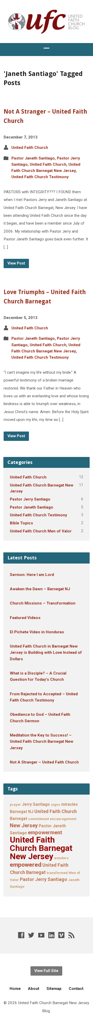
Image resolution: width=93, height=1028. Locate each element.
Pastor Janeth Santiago (33, 158)
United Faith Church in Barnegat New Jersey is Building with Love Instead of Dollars (46, 652)
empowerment (45, 832)
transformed (57, 873)
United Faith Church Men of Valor (41, 531)
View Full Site (46, 971)
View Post (16, 263)
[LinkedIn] (51, 935)
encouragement (63, 819)
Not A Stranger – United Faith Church (44, 762)
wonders (61, 858)
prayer (15, 805)
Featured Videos (25, 617)
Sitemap (54, 988)
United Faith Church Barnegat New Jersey (41, 848)
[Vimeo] (61, 935)
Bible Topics (21, 523)
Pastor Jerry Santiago (30, 499)
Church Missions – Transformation (42, 603)
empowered (25, 864)
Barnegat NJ (21, 811)
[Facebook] (21, 935)
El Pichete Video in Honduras (37, 632)
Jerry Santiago (36, 804)
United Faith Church (29, 147)
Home (15, 988)
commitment (38, 819)
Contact (76, 988)
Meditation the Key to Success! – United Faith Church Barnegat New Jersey (41, 741)
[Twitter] (31, 935)
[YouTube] (41, 935)
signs (55, 805)
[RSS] (71, 935)
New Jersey (24, 825)
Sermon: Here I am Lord (32, 574)
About (33, 988)
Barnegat (18, 818)
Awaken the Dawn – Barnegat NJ (40, 589)
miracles (69, 804)
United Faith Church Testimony (40, 177)
